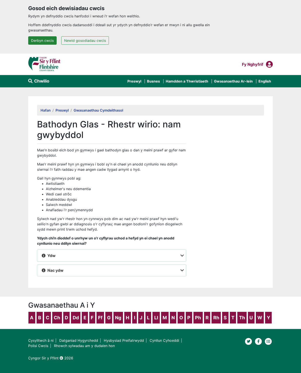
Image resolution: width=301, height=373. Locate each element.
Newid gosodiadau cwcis (85, 40)
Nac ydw (55, 270)
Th (242, 317)
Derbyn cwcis (42, 40)
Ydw (51, 255)
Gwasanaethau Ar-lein (233, 81)
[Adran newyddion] (268, 341)
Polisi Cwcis (38, 346)
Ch (57, 317)
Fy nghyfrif (252, 64)
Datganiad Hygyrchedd (78, 340)
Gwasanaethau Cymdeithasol (98, 110)
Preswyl (134, 81)
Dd (76, 317)
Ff (100, 317)
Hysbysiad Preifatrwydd (124, 340)
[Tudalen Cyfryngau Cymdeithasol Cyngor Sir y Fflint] (259, 341)
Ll (156, 317)
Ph (198, 317)
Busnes (153, 81)
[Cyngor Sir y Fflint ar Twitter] (249, 341)
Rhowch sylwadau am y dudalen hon (84, 346)
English (264, 81)
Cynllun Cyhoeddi (164, 340)
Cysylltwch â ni (41, 340)
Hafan (46, 110)
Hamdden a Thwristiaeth (187, 81)
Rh (216, 317)
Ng (118, 317)
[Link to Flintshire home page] (44, 64)
